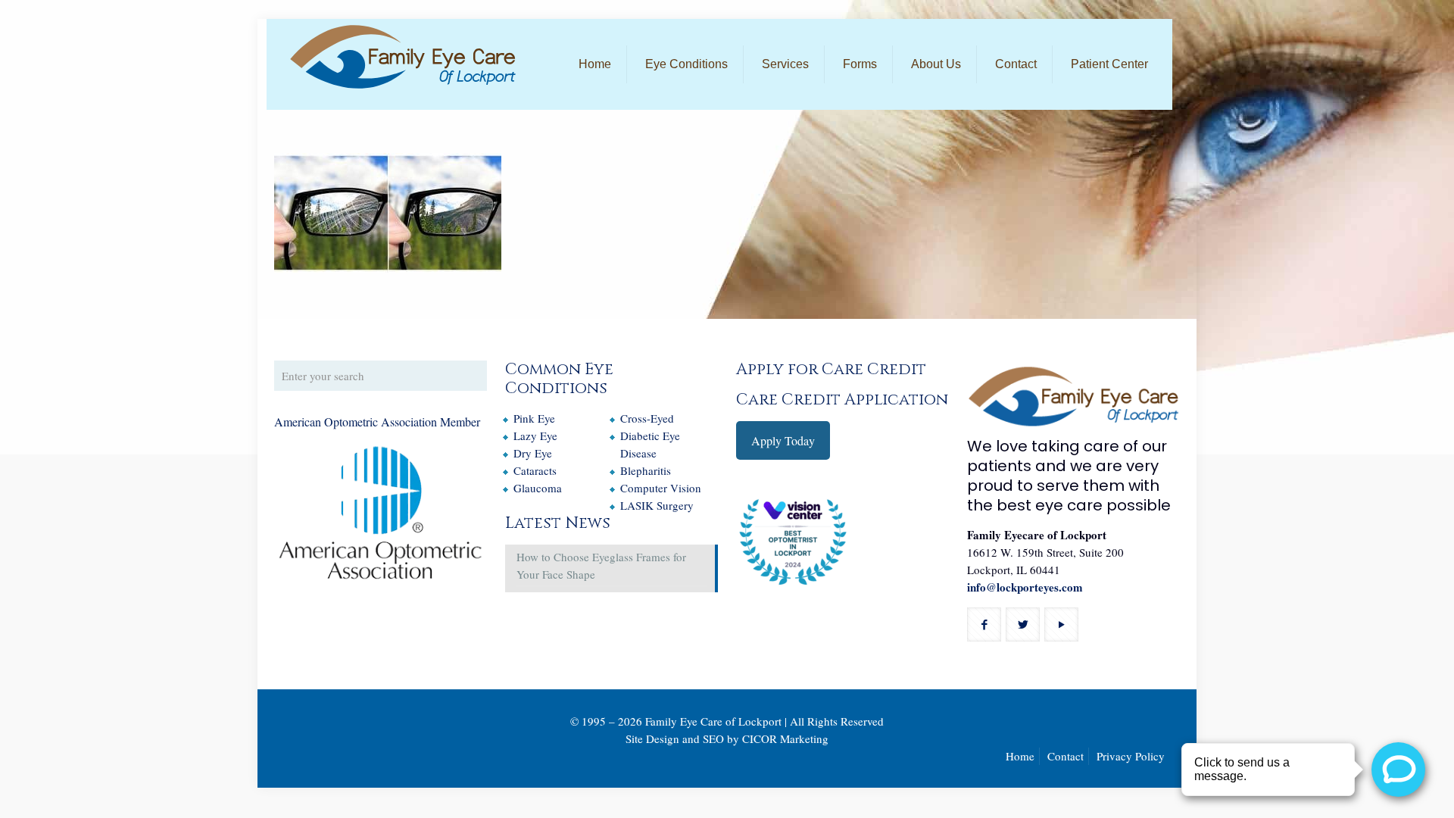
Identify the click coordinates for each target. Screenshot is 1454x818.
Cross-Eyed (647, 418)
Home (1020, 755)
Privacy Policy (1131, 755)
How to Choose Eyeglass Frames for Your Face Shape (601, 565)
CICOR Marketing (785, 738)
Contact (1065, 755)
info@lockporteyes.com (1025, 587)
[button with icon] (984, 624)
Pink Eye (534, 418)
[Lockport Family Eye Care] (403, 57)
